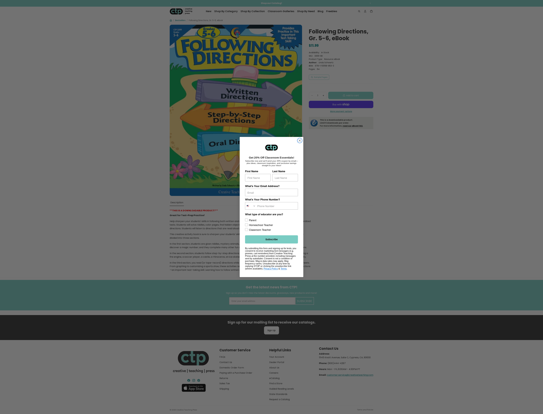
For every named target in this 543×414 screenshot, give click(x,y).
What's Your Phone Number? (262, 199)
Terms (284, 268)
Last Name (278, 171)
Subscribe (271, 239)
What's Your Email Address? (262, 186)
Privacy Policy (271, 268)
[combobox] (250, 205)
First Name (251, 171)
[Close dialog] (299, 140)
